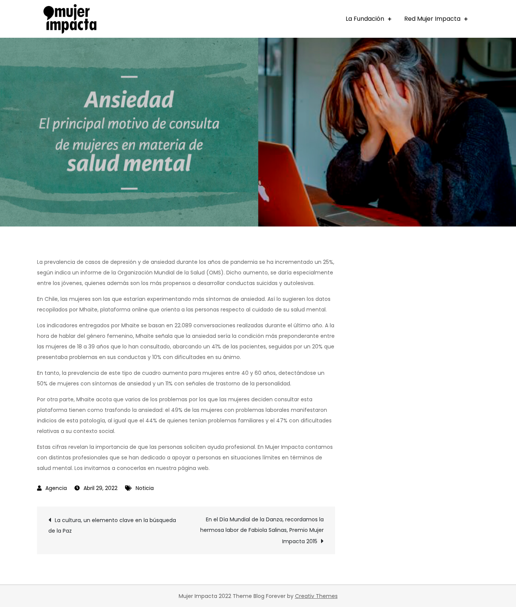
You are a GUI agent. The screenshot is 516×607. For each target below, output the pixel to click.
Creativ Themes (316, 596)
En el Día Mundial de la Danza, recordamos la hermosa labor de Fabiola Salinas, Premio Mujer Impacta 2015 (262, 530)
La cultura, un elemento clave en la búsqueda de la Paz (112, 525)
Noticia (145, 488)
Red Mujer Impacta (432, 18)
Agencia (56, 488)
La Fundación (365, 18)
